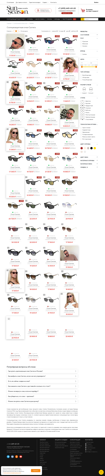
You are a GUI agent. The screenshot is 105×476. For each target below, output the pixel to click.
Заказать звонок (67, 13)
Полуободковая (87, 80)
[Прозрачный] (85, 152)
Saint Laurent (43, 462)
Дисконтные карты (60, 444)
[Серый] (88, 148)
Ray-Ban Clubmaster (45, 445)
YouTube (20, 456)
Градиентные (86, 130)
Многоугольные (90, 115)
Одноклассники (16, 456)
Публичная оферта (75, 458)
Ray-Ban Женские (44, 449)
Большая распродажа (60, 442)
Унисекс (84, 46)
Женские (85, 44)
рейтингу (73, 31)
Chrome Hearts (44, 469)
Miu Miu (42, 460)
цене (67, 31)
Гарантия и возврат (35, 2)
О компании (10, 2)
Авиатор (88, 101)
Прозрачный (85, 152)
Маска (87, 112)
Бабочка (87, 110)
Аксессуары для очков (76, 445)
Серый (88, 148)
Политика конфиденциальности (76, 460)
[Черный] (91, 148)
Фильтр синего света (88, 137)
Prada (41, 456)
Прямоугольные (90, 117)
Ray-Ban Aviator (44, 442)
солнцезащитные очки (16, 19)
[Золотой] (95, 148)
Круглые (87, 103)
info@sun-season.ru (92, 451)
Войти (96, 2)
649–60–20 (13, 444)
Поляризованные (87, 134)
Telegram (8, 456)
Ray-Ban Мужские (44, 447)
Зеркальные (85, 132)
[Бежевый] (85, 148)
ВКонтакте (12, 456)
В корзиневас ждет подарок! (92, 10)
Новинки (9, 31)
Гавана (81, 148)
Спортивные (89, 119)
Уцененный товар (59, 447)
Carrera (84, 54)
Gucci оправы (43, 467)
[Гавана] (81, 148)
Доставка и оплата (21, 2)
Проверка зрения (74, 451)
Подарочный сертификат (61, 445)
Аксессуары (40, 19)
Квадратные (89, 105)
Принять (35, 470)
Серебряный (81, 152)
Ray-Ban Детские (44, 451)
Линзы (49, 19)
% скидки (61, 31)
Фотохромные (86, 139)
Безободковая (86, 75)
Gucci (41, 466)
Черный (91, 148)
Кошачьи (88, 108)
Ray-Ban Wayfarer (44, 444)
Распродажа (69, 19)
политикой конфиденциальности (12, 473)
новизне (54, 31)
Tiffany (41, 458)
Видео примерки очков (76, 453)
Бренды (57, 19)
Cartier (41, 455)
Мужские (85, 41)
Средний (84, 93)
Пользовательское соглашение (75, 463)
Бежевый (85, 148)
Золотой (95, 148)
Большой (91, 93)
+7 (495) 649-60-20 (67, 8)
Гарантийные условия (75, 466)
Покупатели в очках (75, 447)
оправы (30, 19)
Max (24, 456)
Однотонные (86, 127)
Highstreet (42, 453)
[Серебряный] (81, 152)
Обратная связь (89, 442)
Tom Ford (42, 464)
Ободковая (85, 77)
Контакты (53, 2)
